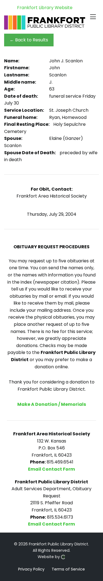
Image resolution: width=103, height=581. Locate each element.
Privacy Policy (31, 569)
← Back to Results (29, 40)
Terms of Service (68, 569)
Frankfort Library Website (45, 7)
